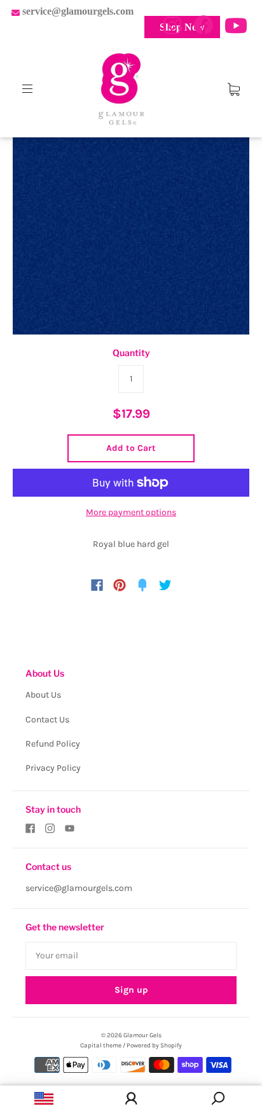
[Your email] (131, 956)
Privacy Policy (53, 768)
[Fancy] (142, 585)
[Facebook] (97, 585)
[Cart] (234, 88)
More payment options (131, 512)
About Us (43, 694)
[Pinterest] (119, 585)
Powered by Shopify (154, 1045)
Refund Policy (52, 743)
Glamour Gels (142, 1035)
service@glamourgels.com (78, 888)
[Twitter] (165, 585)
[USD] (43, 1098)
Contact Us (47, 719)
